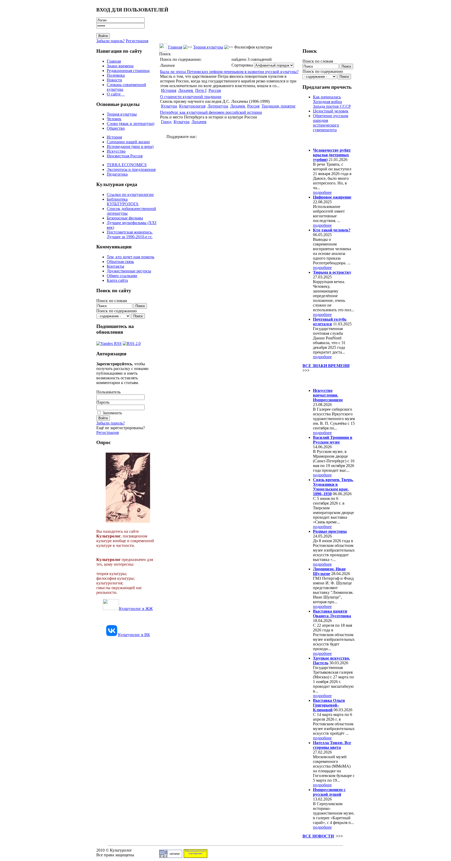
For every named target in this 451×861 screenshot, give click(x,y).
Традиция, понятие (278, 106)
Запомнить (112, 413)
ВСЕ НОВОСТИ (318, 836)
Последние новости (324, 380)
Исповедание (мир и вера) (130, 146)
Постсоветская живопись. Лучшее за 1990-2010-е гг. (130, 234)
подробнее (322, 192)
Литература (217, 106)
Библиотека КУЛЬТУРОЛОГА (123, 201)
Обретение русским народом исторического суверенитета (330, 122)
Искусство (116, 151)
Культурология (192, 106)
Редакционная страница (128, 70)
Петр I (200, 90)
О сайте (116, 94)
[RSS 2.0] (132, 342)
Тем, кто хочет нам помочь (130, 257)
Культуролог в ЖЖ (136, 608)
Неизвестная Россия (125, 156)
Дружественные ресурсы (129, 271)
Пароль (102, 402)
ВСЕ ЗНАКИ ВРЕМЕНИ (325, 365)
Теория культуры (122, 114)
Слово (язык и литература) (130, 123)
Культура (169, 106)
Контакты (115, 266)
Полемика (116, 75)
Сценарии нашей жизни (128, 142)
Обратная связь (120, 261)
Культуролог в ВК (134, 634)
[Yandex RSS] (109, 342)
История (114, 137)
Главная (114, 61)
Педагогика (117, 174)
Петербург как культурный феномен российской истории (211, 112)
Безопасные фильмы (125, 218)
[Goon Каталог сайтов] (170, 856)
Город (166, 121)
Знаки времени (120, 66)
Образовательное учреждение (195, 852)
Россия (215, 90)
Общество (116, 128)
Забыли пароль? (110, 41)
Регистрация (137, 41)
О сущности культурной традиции (190, 96)
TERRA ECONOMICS (127, 165)
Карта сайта (117, 280)
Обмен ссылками (122, 275)
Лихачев (186, 90)
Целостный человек (330, 111)
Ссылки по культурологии (130, 194)
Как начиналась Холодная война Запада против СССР (332, 102)
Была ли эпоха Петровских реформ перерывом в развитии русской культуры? (229, 71)
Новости (114, 80)
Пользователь (108, 392)
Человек (114, 119)
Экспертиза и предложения (131, 169)
